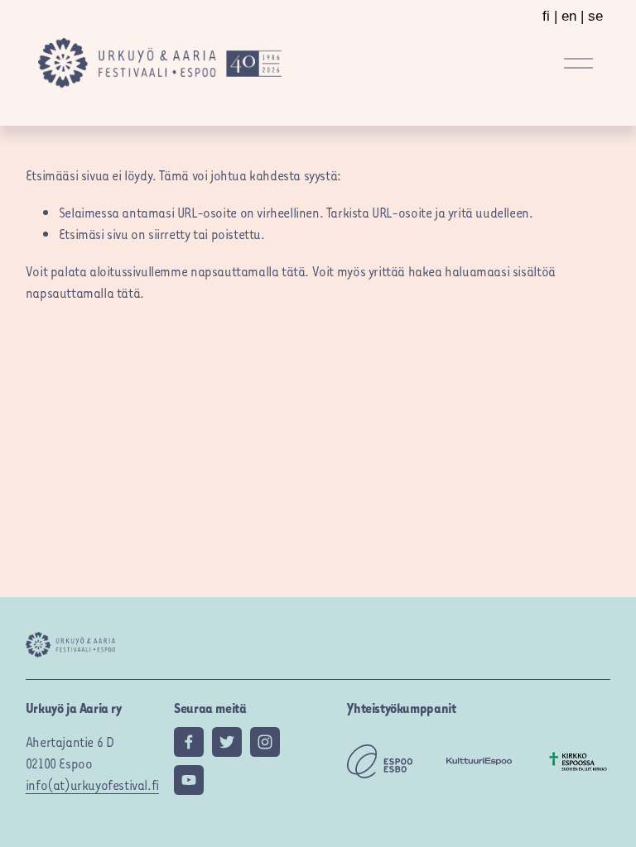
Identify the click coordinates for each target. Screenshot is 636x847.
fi (546, 16)
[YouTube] (189, 780)
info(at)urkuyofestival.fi (92, 784)
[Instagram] (265, 742)
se (595, 16)
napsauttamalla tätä (248, 270)
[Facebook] (189, 742)
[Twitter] (227, 742)
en (568, 16)
